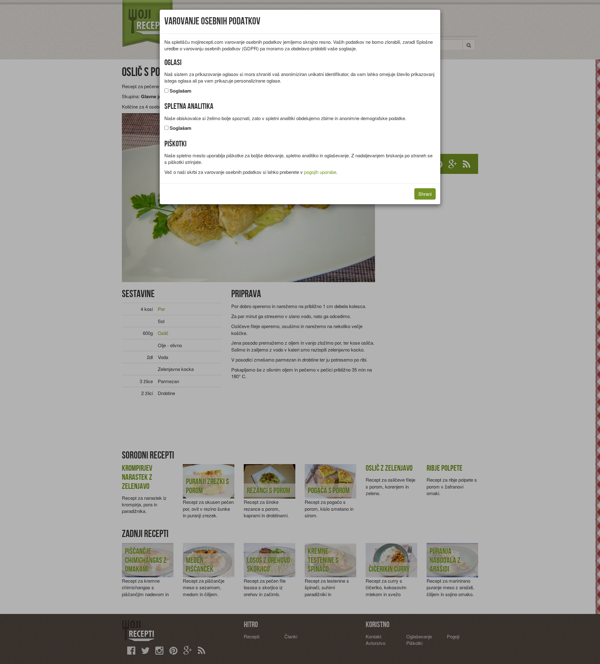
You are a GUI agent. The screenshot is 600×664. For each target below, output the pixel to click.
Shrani (425, 193)
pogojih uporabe (320, 172)
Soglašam (180, 91)
